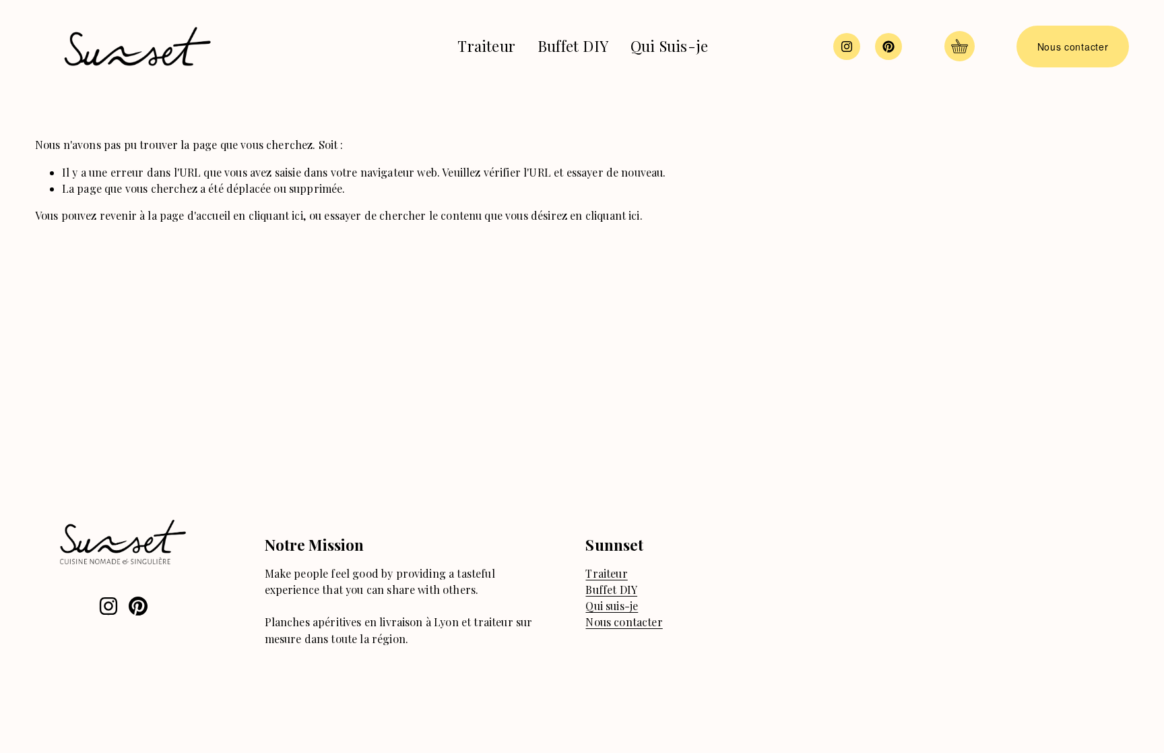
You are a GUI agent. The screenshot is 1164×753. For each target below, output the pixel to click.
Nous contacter (1073, 46)
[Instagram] (846, 46)
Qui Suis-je (669, 46)
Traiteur (486, 46)
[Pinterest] (888, 46)
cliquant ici (276, 215)
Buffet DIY (573, 46)
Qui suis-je (611, 606)
